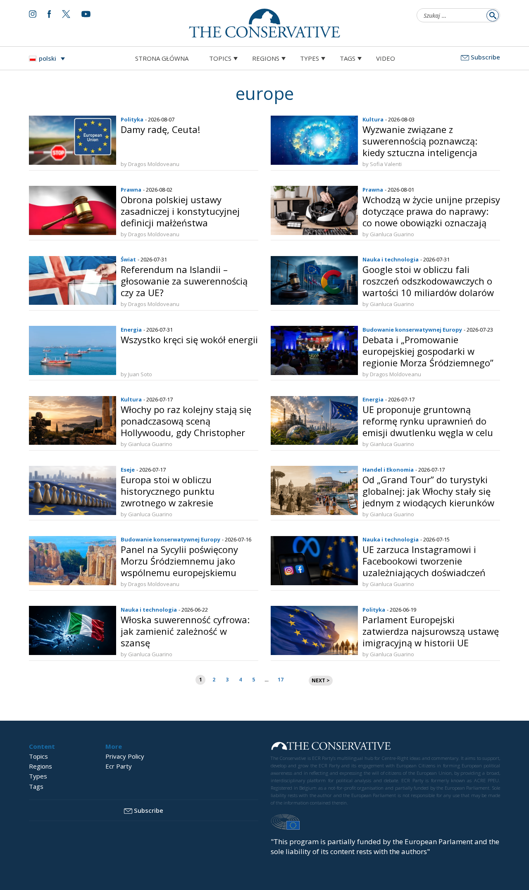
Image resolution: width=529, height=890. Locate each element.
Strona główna (161, 58)
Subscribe (485, 57)
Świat (128, 259)
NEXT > (321, 680)
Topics (220, 58)
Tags (347, 58)
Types (309, 58)
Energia (131, 329)
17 (281, 679)
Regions (265, 58)
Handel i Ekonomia (388, 469)
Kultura (373, 119)
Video (385, 58)
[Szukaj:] (456, 16)
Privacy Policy (124, 756)
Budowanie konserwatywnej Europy (412, 329)
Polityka (132, 119)
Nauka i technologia (390, 259)
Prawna (131, 189)
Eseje (128, 469)
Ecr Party (118, 766)
